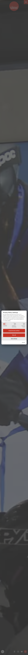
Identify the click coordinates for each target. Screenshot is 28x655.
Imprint (23, 342)
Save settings (14, 338)
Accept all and (14, 330)
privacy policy (7, 320)
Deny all (14, 335)
